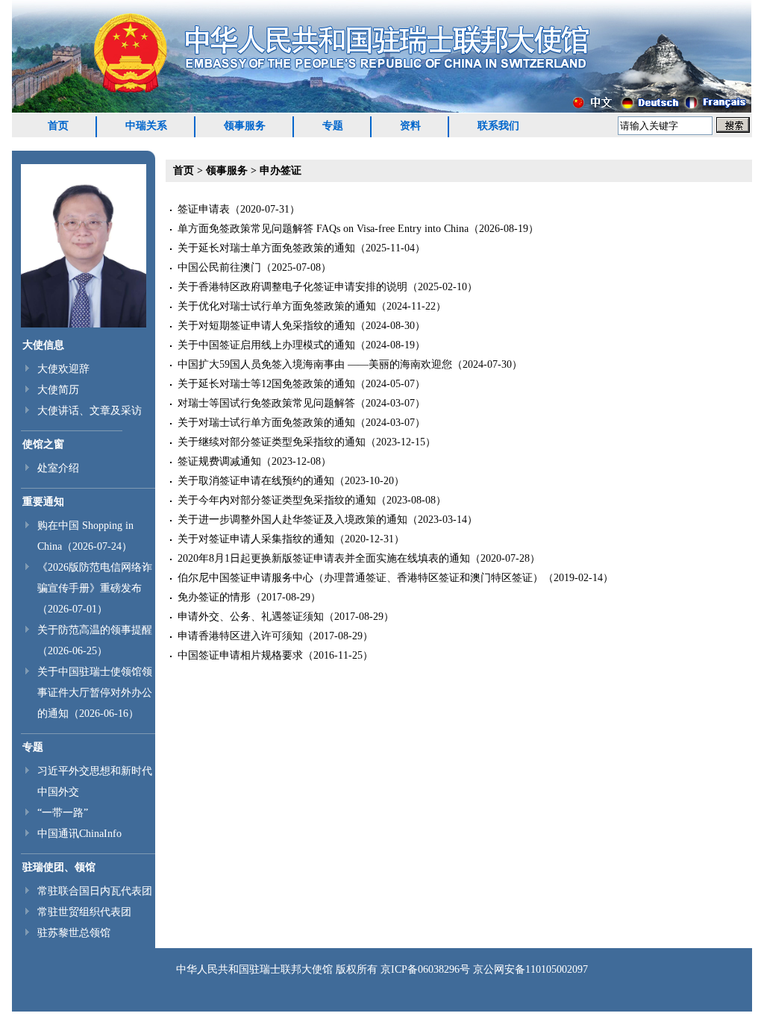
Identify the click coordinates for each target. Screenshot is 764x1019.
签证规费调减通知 (219, 461)
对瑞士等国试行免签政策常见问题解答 (266, 403)
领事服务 (245, 125)
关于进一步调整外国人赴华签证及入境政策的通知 (292, 519)
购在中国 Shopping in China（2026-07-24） (85, 536)
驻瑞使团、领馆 (59, 867)
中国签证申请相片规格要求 (240, 655)
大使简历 (58, 389)
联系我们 (498, 125)
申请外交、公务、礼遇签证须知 (251, 616)
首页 (58, 125)
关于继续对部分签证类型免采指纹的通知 (272, 442)
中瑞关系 (146, 125)
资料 (410, 125)
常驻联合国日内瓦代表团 (94, 891)
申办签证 (280, 170)
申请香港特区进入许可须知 (240, 636)
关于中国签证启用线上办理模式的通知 (266, 345)
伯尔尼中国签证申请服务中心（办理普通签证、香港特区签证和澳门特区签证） (360, 577)
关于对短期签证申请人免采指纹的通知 (266, 325)
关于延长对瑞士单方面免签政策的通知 (266, 248)
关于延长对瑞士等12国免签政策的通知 (266, 383)
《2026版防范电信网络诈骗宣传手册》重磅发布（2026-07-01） (94, 588)
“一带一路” (62, 812)
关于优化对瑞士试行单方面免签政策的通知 (277, 306)
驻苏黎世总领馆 (73, 932)
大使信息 (43, 345)
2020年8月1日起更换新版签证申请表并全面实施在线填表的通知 (324, 558)
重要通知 (43, 501)
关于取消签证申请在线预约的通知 (256, 480)
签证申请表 (204, 209)
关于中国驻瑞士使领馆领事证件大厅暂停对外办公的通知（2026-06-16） (94, 692)
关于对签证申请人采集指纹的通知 (256, 539)
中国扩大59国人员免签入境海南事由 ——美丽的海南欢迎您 (315, 364)
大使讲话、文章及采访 (89, 410)
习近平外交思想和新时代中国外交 (94, 781)
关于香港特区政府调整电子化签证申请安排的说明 (292, 286)
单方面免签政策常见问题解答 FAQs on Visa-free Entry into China (323, 228)
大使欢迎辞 (63, 368)
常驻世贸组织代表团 (84, 912)
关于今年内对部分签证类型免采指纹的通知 (277, 500)
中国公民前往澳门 (219, 267)
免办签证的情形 (214, 597)
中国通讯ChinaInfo (79, 833)
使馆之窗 (43, 444)
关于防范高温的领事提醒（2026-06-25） (94, 640)
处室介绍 (58, 468)
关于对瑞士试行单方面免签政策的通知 (266, 422)
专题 (332, 125)
